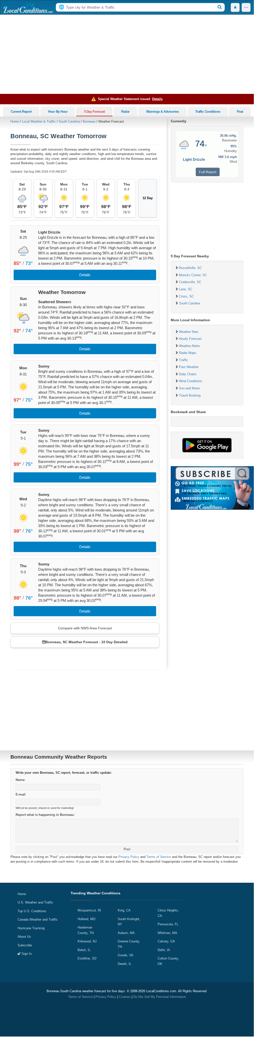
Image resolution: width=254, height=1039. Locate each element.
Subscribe (25, 945)
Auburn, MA (126, 933)
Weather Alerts (189, 346)
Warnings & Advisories (162, 111)
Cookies (125, 997)
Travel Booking (189, 395)
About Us (24, 936)
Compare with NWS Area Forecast (85, 628)
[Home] (28, 7)
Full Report (207, 172)
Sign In (26, 954)
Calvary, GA (166, 941)
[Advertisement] (126, 54)
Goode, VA (125, 955)
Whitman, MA (167, 933)
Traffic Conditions (207, 111)
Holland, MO (86, 919)
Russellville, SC (190, 268)
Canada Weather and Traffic (38, 919)
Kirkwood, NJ (87, 941)
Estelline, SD (87, 958)
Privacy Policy (128, 857)
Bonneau (89, 121)
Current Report (21, 111)
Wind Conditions (190, 381)
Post (127, 849)
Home (14, 121)
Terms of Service (158, 857)
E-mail (21, 794)
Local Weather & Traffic (39, 121)
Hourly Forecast (190, 339)
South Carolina (69, 121)
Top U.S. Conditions (32, 911)
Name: (20, 780)
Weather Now (188, 332)
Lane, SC (185, 289)
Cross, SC (186, 296)
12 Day (147, 198)
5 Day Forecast (94, 111)
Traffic (183, 360)
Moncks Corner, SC (193, 275)
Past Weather (188, 367)
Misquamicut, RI (89, 910)
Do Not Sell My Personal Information (159, 997)
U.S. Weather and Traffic (35, 902)
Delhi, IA (164, 950)
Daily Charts (188, 374)
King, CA (124, 910)
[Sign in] (235, 7)
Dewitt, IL (124, 964)
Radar (125, 111)
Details (157, 99)
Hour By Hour (57, 111)
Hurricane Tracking (31, 928)
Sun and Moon (189, 388)
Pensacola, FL (168, 924)
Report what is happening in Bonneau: (45, 815)
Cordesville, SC (190, 282)
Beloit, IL (84, 950)
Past (240, 111)
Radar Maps (187, 353)
